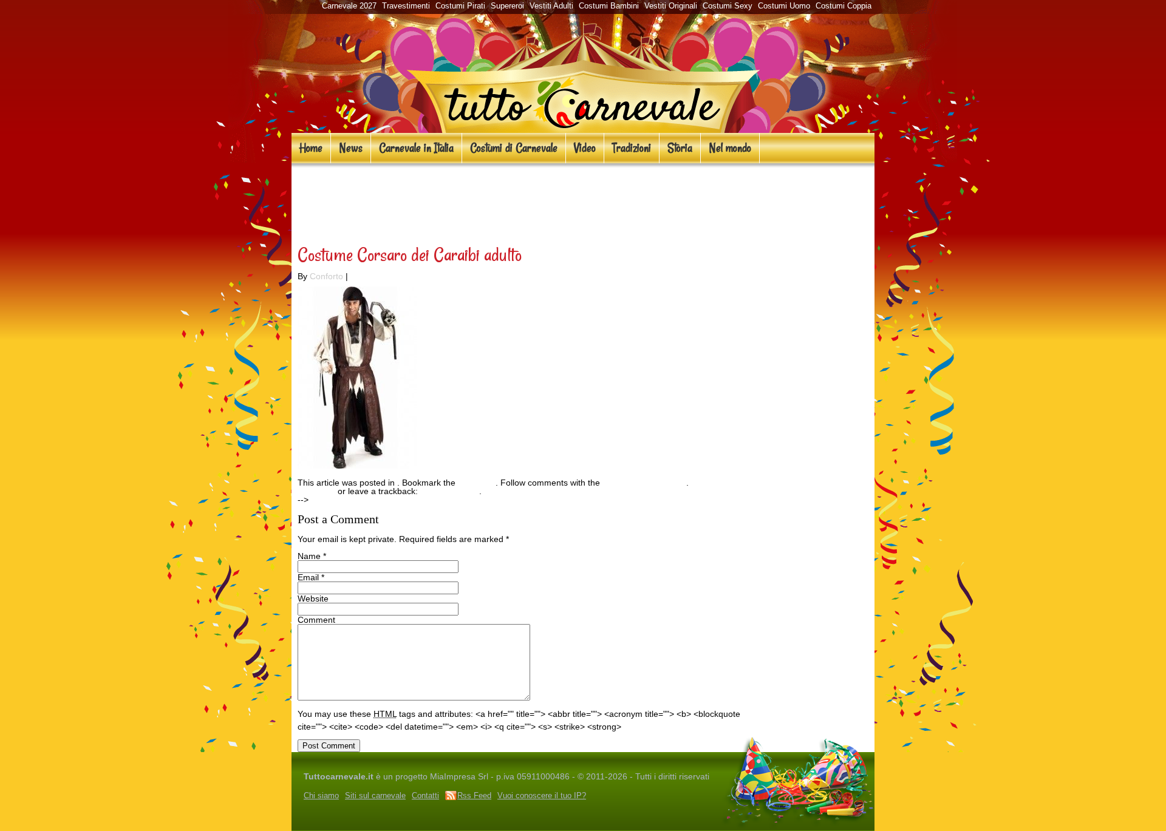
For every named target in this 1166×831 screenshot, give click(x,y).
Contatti (425, 795)
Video (585, 148)
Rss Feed (474, 795)
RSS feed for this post (644, 482)
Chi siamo (321, 795)
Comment (316, 620)
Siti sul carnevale (375, 795)
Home (310, 148)
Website (313, 598)
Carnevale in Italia (416, 148)
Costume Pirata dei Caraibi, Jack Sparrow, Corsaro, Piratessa (501, 201)
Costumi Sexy (727, 5)
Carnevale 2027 (349, 5)
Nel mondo (730, 148)
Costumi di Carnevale (513, 148)
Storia (679, 148)
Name (309, 556)
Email (308, 577)
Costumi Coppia (843, 5)
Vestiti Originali (670, 5)
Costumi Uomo (784, 5)
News (351, 148)
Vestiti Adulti (551, 5)
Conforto (326, 276)
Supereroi (507, 5)
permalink (477, 482)
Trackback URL (449, 491)
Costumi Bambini (609, 5)
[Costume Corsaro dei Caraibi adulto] (357, 465)
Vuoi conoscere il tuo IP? (541, 795)
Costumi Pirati (460, 5)
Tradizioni (631, 148)
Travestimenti (406, 5)
